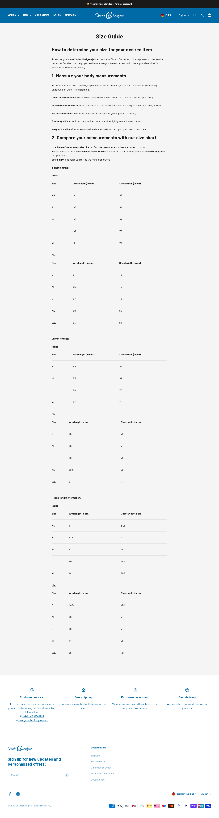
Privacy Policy (98, 761)
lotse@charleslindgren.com (33, 720)
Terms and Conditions (102, 773)
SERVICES (70, 15)
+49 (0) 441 (27, 716)
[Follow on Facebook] (10, 794)
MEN (25, 15)
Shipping (95, 755)
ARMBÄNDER (42, 15)
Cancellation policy (101, 767)
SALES (57, 15)
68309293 (39, 716)
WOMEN (12, 15)
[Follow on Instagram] (18, 794)
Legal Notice (98, 779)
